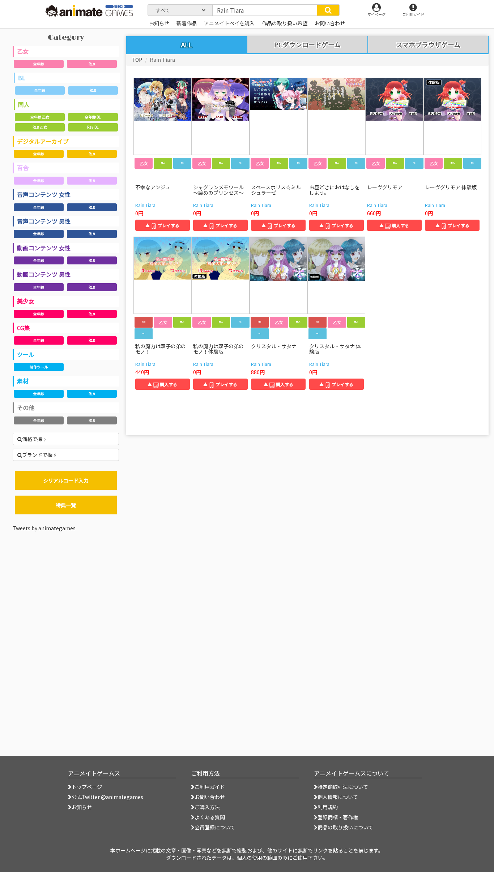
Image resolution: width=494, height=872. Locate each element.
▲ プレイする (162, 225)
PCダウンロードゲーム (307, 44)
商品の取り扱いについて (345, 827)
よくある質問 (210, 817)
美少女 (25, 301)
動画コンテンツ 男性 (44, 274)
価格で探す (34, 439)
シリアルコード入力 (66, 480)
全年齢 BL (93, 117)
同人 (24, 104)
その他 (25, 407)
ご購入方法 (207, 807)
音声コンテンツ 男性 (44, 221)
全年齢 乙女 (39, 117)
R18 (92, 63)
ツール (25, 354)
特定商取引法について (343, 786)
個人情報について (338, 796)
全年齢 (38, 63)
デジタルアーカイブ (43, 141)
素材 (23, 380)
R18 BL (92, 127)
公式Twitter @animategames (107, 796)
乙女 (23, 51)
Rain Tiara (145, 205)
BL (21, 77)
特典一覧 (66, 505)
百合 (23, 167)
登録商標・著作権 (338, 817)
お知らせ (82, 807)
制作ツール (39, 367)
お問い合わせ (210, 796)
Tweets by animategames (44, 528)
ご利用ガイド (210, 786)
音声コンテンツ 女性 (44, 194)
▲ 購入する (394, 225)
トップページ (87, 786)
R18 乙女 (40, 127)
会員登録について (215, 827)
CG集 (23, 327)
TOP (137, 59)
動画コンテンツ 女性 (44, 247)
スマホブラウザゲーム (428, 44)
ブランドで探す (40, 454)
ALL (186, 44)
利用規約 (328, 807)
